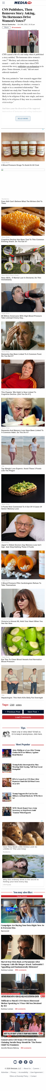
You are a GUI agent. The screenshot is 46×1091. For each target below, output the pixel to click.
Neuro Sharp (5, 237)
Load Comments (23, 717)
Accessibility (23, 1072)
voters (19, 705)
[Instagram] (31, 1062)
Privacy (13, 1072)
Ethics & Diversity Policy (19, 1076)
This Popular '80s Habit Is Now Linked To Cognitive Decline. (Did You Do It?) (18, 393)
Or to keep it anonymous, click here (27, 734)
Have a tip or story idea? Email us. (26, 732)
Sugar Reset (5, 162)
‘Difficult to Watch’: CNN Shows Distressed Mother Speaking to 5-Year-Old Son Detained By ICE (21, 1003)
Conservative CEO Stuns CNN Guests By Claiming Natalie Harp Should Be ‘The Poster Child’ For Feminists (21, 1042)
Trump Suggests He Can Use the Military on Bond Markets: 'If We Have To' (27, 795)
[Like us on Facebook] (25, 1062)
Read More (23, 118)
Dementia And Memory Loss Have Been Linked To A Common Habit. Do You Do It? (22, 431)
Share (6, 27)
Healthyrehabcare (7, 619)
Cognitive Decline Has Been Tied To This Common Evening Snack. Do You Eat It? (22, 241)
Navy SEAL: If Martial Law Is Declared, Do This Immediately (21, 279)
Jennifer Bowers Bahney (10, 1048)
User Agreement (36, 1072)
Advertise (4, 1072)
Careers (36, 1068)
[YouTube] (15, 1062)
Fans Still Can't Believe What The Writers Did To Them (21, 202)
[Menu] (4, 2)
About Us (27, 1068)
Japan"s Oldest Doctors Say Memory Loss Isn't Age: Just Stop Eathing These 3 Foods (21, 546)
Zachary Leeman (7, 970)
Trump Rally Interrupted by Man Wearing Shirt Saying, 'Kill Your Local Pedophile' (27, 767)
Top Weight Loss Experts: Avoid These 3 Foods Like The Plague (21, 470)
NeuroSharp (5, 542)
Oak (3, 466)
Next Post (32, 712)
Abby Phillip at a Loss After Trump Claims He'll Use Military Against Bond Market (26, 752)
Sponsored (5, 931)
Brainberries (5, 199)
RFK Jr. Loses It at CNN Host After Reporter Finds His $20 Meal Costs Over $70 (25, 781)
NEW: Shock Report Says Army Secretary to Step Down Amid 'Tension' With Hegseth (24, 810)
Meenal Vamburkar (9, 24)
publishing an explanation (28, 66)
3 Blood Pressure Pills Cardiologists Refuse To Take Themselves (21, 584)
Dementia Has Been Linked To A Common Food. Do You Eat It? (21, 355)
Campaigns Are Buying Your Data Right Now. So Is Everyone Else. (22, 926)
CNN (12, 705)
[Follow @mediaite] (20, 1062)
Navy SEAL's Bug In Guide (10, 275)
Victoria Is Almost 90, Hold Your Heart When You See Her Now (22, 622)
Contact (33, 1076)
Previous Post (13, 712)
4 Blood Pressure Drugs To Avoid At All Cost (20, 165)
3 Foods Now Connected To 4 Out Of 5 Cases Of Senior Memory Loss (21, 508)
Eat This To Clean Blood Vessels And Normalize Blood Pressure (21, 661)
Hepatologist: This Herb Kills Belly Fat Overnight (22, 698)
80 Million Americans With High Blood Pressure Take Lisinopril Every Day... (21, 317)
